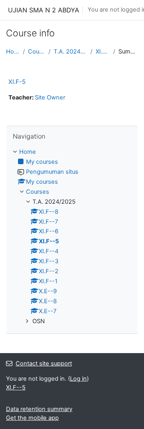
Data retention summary (39, 409)
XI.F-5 (17, 81)
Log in (78, 378)
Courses (37, 51)
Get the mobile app (32, 417)
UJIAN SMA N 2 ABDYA (43, 10)
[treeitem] (72, 237)
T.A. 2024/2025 (70, 51)
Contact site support (44, 363)
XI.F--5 (103, 51)
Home (13, 51)
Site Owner (50, 97)
